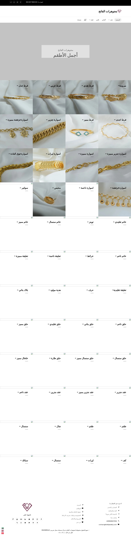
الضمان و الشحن (112, 507)
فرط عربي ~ (55, 85)
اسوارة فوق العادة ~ (18, 153)
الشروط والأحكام (76, 519)
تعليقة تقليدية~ (119, 290)
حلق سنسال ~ (119, 358)
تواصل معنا (114, 518)
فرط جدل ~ (22, 85)
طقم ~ (123, 426)
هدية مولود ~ (55, 290)
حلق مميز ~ (22, 324)
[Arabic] (2, 528)
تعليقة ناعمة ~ (54, 256)
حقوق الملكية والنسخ (75, 512)
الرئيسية (118, 20)
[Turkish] (2, 533)
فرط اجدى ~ (120, 119)
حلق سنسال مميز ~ (84, 358)
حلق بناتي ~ (88, 324)
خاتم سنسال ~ (54, 222)
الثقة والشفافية (112, 511)
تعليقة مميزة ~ (21, 256)
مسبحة (79, 20)
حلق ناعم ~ (120, 324)
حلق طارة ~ (55, 358)
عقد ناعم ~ (23, 392)
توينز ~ (90, 222)
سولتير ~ (24, 187)
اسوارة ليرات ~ (53, 153)
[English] (2, 531)
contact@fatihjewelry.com (108, 525)
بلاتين (97, 20)
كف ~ (123, 460)
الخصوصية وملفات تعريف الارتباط (71, 515)
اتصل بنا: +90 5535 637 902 (34, 2)
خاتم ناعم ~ (120, 256)
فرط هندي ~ (88, 85)
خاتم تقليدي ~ (119, 222)
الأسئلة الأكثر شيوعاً (111, 514)
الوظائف (78, 508)
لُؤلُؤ (85, 20)
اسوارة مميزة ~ (86, 153)
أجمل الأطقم (65, 55)
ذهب (111, 20)
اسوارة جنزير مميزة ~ (115, 153)
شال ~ (58, 426)
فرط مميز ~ (88, 119)
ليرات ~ (90, 460)
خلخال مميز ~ (21, 358)
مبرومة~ (122, 85)
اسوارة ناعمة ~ (86, 187)
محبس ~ (56, 187)
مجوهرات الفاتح (65, 50)
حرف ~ (90, 290)
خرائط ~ (89, 256)
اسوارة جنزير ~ (53, 119)
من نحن (78, 522)
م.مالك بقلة (61, 532)
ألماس (104, 20)
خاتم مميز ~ (22, 222)
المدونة (79, 505)
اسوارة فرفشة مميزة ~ (17, 119)
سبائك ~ (24, 460)
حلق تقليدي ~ (54, 324)
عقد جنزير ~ (120, 392)
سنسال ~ (23, 426)
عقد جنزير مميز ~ (85, 392)
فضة (92, 20)
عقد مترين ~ (55, 392)
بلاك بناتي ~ (22, 290)
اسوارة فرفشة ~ (118, 187)
